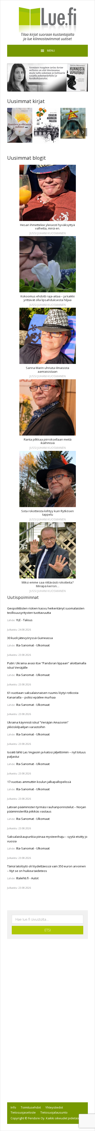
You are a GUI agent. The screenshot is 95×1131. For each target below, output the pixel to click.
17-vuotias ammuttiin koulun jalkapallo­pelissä (39, 782)
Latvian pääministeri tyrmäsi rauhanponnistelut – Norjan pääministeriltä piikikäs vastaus (46, 809)
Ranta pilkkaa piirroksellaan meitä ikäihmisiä (47, 441)
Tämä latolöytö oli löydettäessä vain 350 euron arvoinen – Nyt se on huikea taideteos (46, 868)
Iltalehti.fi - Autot (27, 878)
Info (13, 1107)
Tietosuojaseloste (23, 1112)
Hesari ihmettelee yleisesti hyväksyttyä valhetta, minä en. (47, 226)
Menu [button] (51, 51)
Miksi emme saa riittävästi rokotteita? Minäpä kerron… (48, 584)
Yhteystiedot (54, 1107)
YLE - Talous (24, 620)
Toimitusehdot (31, 1107)
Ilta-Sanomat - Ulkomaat (33, 645)
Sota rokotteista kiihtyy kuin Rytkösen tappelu (47, 513)
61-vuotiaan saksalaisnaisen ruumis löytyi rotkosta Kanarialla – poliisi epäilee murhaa (42, 695)
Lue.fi (47, 19)
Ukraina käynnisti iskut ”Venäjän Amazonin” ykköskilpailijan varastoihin (37, 724)
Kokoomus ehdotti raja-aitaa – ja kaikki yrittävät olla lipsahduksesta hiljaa (48, 298)
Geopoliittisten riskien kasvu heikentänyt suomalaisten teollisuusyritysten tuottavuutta (45, 610)
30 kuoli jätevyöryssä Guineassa (30, 638)
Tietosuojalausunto (54, 1112)
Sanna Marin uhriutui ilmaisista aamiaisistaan (47, 369)
